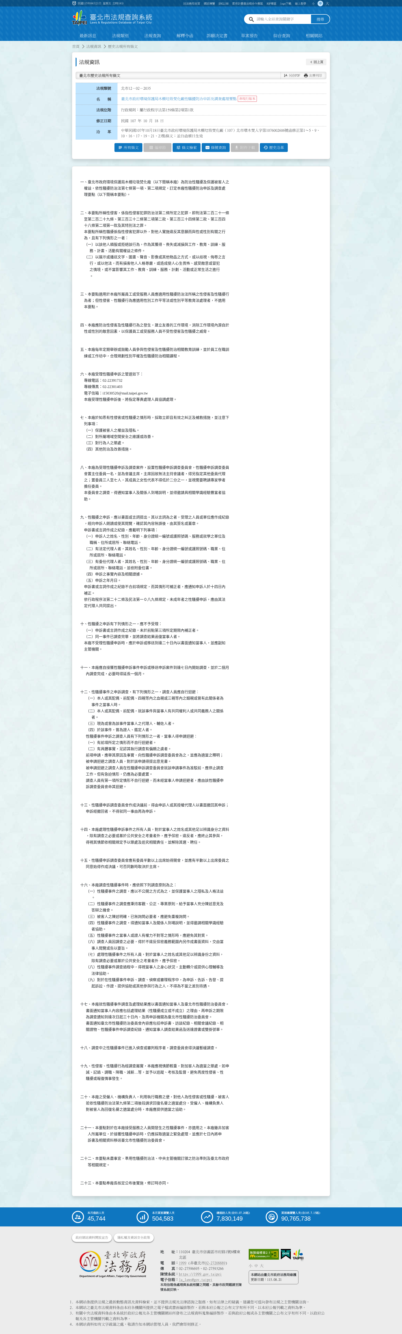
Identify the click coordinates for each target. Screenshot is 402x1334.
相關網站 (314, 36)
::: (3, 44)
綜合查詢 (281, 36)
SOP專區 (271, 3)
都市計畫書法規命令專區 (247, 3)
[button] (316, 62)
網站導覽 (209, 3)
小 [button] (313, 3)
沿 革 (103, 132)
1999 (182, 1263)
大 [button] (327, 3)
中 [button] (320, 3)
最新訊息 (88, 36)
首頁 (76, 46)
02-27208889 (215, 1263)
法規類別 (120, 36)
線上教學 (300, 3)
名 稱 (103, 99)
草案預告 (249, 36)
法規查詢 (152, 36)
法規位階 (103, 110)
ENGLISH (223, 3)
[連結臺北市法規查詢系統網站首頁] (112, 18)
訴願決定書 (217, 36)
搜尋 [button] (320, 19)
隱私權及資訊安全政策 (133, 1237)
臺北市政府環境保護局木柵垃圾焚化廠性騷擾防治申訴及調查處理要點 (179, 99)
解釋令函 (185, 36)
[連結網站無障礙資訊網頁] (264, 1254)
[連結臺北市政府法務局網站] (112, 1264)
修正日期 (103, 121)
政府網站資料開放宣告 (92, 1237)
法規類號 (103, 88)
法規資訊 (93, 46)
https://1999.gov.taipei (200, 1274)
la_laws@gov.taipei (195, 1279)
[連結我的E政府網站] (286, 1254)
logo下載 (285, 3)
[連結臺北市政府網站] (298, 1255)
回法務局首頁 (191, 3)
